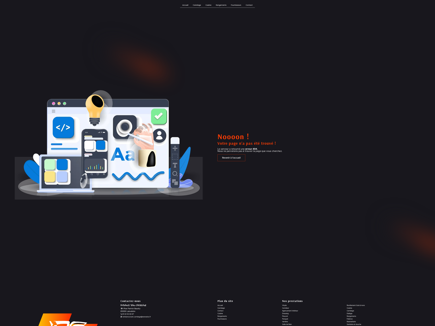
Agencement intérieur (290, 311)
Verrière (285, 321)
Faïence (350, 319)
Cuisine (208, 5)
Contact (249, 5)
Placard (285, 316)
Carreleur (285, 308)
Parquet (285, 319)
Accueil (185, 5)
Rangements (221, 5)
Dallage (349, 313)
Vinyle (284, 305)
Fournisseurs (236, 5)
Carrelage (197, 5)
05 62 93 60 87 (128, 314)
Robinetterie (351, 321)
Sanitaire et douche (354, 324)
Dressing (285, 313)
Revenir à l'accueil (231, 157)
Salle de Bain (287, 324)
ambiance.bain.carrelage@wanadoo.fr (136, 317)
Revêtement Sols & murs (356, 305)
